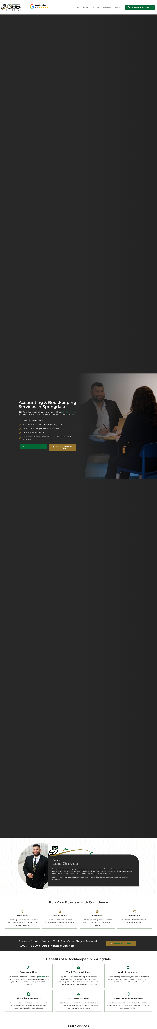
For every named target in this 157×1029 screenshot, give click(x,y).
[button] (39, 6)
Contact (118, 7)
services (41, 977)
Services (95, 7)
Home (76, 7)
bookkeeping (68, 412)
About (85, 7)
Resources (107, 7)
